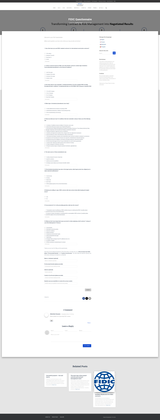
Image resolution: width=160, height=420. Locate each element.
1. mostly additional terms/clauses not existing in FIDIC (56, 108)
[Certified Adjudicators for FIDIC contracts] (104, 381)
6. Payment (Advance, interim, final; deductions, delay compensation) (59, 134)
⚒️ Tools (101, 7)
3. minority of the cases (50, 76)
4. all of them (48, 181)
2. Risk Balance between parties (52, 229)
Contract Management (87, 1)
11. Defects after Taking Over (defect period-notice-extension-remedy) (60, 142)
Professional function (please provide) (53, 264)
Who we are (69, 7)
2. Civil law (48, 177)
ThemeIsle (114, 417)
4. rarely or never (49, 78)
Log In (63, 7)
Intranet (89, 7)
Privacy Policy (55, 417)
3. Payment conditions (50, 230)
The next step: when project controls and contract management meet (79, 377)
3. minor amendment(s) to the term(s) (53, 112)
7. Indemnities (48, 237)
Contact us (83, 7)
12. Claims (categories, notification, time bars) (55, 144)
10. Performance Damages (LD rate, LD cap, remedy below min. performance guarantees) (63, 141)
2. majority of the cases (50, 74)
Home (54, 7)
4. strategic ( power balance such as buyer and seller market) (58, 162)
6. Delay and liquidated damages (52, 235)
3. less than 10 (48, 57)
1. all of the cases (49, 72)
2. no (47, 198)
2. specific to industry (50, 159)
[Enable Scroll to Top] (157, 417)
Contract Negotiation (79, 1)
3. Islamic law (48, 179)
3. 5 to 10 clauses (49, 95)
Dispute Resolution (110, 1)
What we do (76, 7)
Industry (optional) (48, 269)
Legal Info (62, 417)
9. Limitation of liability (50, 240)
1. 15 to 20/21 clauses (50, 91)
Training (95, 7)
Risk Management (95, 1)
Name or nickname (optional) (51, 258)
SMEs (115, 1)
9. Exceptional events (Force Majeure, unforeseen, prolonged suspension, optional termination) (64, 139)
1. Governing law (49, 227)
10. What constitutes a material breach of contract (56, 242)
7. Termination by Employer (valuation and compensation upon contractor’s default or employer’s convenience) (67, 136)
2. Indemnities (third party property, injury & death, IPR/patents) (58, 126)
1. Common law (49, 175)
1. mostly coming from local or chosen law (54, 157)
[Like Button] (51, 321)
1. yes (47, 196)
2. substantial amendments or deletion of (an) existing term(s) (58, 110)
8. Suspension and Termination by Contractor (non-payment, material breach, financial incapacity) (65, 137)
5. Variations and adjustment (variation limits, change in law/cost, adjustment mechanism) (63, 132)
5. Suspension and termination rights (53, 233)
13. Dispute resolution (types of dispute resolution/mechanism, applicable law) (61, 145)
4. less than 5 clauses (50, 97)
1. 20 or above (48, 53)
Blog (59, 7)
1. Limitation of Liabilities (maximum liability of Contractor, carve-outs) (59, 125)
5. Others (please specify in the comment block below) (56, 183)
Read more (54, 384)
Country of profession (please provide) (53, 275)
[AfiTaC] (80, 4)
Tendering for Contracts (102, 1)
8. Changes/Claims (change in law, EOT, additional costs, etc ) (58, 238)
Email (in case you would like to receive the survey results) (58, 281)
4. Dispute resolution (50, 232)
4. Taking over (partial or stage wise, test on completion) (57, 131)
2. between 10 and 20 (50, 55)
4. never (47, 59)
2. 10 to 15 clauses (49, 93)
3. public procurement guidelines (52, 160)
